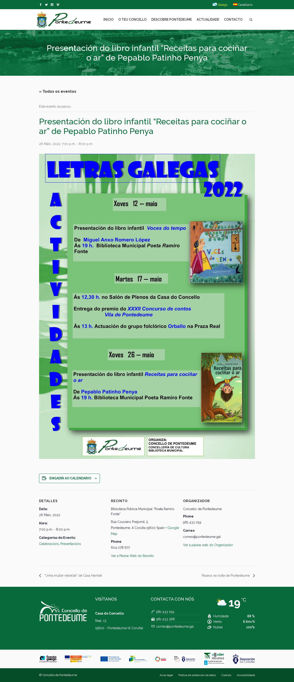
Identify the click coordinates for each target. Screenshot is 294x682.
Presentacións (70, 544)
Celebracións (49, 544)
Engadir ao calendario (70, 478)
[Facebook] (41, 5)
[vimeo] (47, 5)
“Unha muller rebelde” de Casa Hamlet (72, 575)
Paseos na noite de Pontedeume (226, 575)
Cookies (226, 675)
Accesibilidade (246, 675)
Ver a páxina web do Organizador (208, 545)
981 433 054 (165, 612)
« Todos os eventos (57, 91)
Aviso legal (166, 675)
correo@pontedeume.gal (175, 626)
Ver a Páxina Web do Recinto (132, 556)
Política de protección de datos (197, 675)
